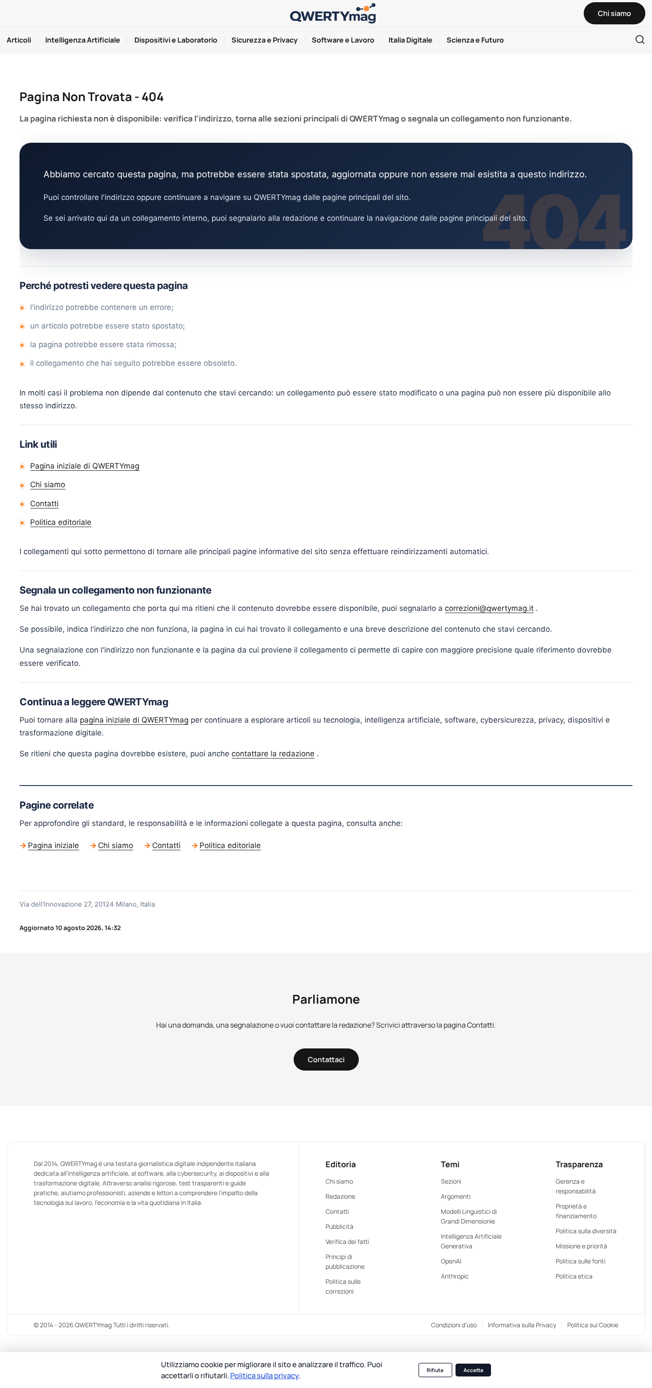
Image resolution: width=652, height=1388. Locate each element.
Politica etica (574, 1276)
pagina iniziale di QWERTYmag (134, 720)
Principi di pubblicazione (345, 1261)
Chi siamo (47, 484)
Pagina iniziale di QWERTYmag (84, 465)
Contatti (44, 503)
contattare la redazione (273, 753)
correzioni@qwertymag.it (489, 608)
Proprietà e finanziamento (576, 1211)
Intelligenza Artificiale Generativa (471, 1241)
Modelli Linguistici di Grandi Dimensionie (469, 1216)
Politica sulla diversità (586, 1231)
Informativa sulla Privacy (522, 1325)
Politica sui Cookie (592, 1325)
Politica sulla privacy (264, 1375)
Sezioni (451, 1181)
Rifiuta (435, 1370)
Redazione (340, 1196)
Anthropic (455, 1276)
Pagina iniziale (53, 845)
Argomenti (456, 1196)
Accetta (473, 1370)
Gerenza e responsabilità (576, 1186)
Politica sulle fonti (580, 1261)
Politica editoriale (60, 522)
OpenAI (451, 1261)
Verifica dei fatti (347, 1241)
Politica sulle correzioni (343, 1286)
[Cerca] (640, 40)
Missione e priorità (581, 1246)
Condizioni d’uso (454, 1325)
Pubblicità (339, 1226)
